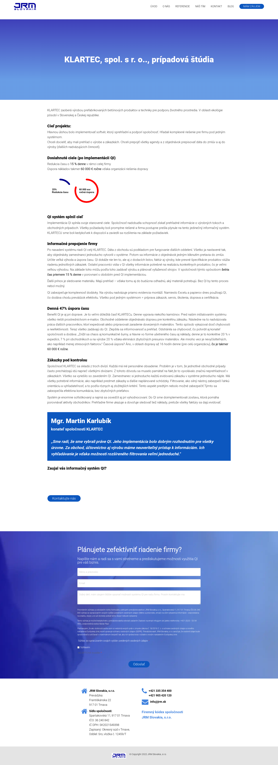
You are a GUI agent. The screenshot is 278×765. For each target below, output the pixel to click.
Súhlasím (85, 647)
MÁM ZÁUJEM (251, 6)
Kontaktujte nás (64, 498)
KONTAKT (216, 6)
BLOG (231, 6)
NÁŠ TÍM (200, 6)
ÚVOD (153, 6)
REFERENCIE (182, 6)
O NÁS (166, 6)
